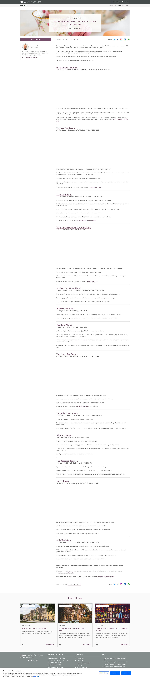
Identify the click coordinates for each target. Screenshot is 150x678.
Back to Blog (36, 39)
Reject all (115, 673)
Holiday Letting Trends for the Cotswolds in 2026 (115, 659)
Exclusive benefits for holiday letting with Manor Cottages (114, 667)
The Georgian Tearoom (67, 461)
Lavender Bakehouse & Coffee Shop (73, 227)
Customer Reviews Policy (83, 663)
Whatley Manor (63, 435)
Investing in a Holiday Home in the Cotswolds (115, 662)
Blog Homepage (23, 5)
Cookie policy (35, 676)
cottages (80, 340)
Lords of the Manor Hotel (68, 288)
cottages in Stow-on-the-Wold (87, 220)
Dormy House (62, 481)
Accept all (126, 673)
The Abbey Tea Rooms (67, 413)
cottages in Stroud (91, 281)
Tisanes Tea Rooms (65, 128)
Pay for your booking (82, 667)
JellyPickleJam (63, 540)
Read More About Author (29, 57)
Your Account (126, 1)
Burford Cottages (82, 406)
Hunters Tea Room (65, 308)
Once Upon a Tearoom (67, 67)
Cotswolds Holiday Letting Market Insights (115, 664)
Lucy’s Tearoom (63, 194)
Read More (49, 644)
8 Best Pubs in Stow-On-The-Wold (72, 629)
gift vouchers (95, 187)
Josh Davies (62, 39)
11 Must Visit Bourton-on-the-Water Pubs (111, 629)
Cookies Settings (104, 673)
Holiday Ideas (113, 5)
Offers (127, 5)
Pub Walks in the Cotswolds (34, 628)
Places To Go (120, 5)
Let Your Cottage (116, 1)
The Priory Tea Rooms (67, 354)
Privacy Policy (80, 658)
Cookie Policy (80, 660)
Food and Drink (74, 39)
